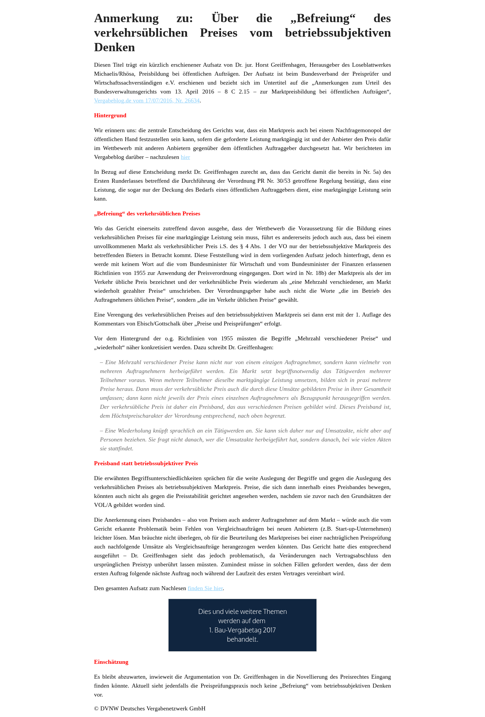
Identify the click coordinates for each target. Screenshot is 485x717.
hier (185, 157)
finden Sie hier (205, 588)
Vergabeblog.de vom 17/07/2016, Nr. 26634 (147, 100)
